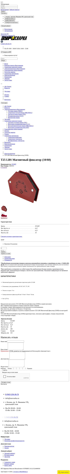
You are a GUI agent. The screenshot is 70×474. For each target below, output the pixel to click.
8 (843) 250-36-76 (9, 20)
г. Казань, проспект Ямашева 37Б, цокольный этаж (19, 16)
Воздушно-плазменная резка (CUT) (19, 124)
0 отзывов (4, 167)
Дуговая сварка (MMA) (15, 111)
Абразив (7, 78)
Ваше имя (4, 341)
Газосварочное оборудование (13, 70)
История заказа (9, 455)
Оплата (6, 94)
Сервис (6, 96)
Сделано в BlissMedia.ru (20, 471)
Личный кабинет (9, 453)
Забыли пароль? (15, 9)
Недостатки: (4, 366)
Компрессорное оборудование (13, 65)
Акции (7, 86)
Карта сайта (8, 465)
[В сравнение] (3, 250)
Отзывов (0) (8, 260)
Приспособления (9, 75)
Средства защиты (9, 72)
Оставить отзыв (5, 382)
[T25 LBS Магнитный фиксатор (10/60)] (23, 204)
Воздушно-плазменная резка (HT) (18, 127)
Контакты (4, 13)
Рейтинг (3, 368)
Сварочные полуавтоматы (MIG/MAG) (20, 112)
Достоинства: (5, 359)
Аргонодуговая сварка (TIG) (17, 114)
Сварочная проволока (15, 137)
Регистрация (5, 9)
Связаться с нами (9, 462)
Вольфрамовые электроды (16, 140)
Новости (7, 88)
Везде (6, 64)
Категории (4, 103)
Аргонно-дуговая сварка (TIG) (17, 122)
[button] (63, 472)
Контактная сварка (14, 117)
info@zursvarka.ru (10, 18)
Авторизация (8, 31)
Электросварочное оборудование (14, 68)
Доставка (7, 91)
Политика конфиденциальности (14, 441)
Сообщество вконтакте (11, 22)
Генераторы (8, 77)
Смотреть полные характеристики (11, 236)
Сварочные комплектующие (13, 67)
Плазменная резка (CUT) (15, 116)
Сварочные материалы (11, 73)
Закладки (7, 456)
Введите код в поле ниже (10, 372)
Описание (7, 257)
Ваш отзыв (4, 349)
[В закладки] (1, 250)
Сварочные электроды (15, 139)
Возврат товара (9, 464)
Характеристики (9, 258)
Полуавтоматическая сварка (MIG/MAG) (20, 126)
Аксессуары (8, 80)
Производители (9, 446)
